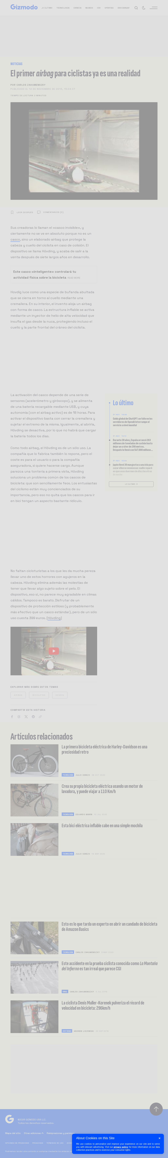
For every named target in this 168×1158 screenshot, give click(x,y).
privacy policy (121, 1147)
